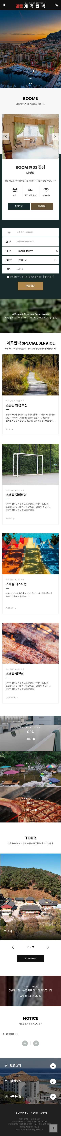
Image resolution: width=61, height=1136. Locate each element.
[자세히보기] (48, 276)
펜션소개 (29, 1065)
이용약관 (34, 1112)
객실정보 (29, 1081)
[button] (27, 71)
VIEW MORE (30, 958)
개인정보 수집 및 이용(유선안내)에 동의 (26, 276)
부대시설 (29, 1096)
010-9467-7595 (31, 996)
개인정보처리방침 (21, 1112)
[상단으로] (53, 1128)
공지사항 (43, 1112)
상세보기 (19, 209)
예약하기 (42, 209)
